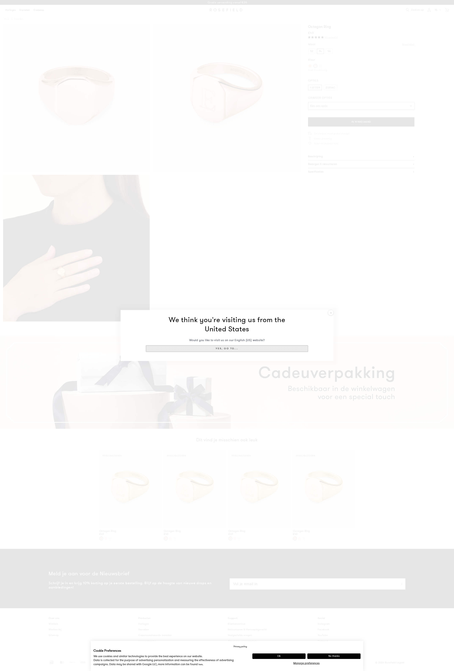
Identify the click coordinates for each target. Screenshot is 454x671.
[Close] (330, 312)
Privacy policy (240, 646)
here (200, 664)
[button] (227, 349)
